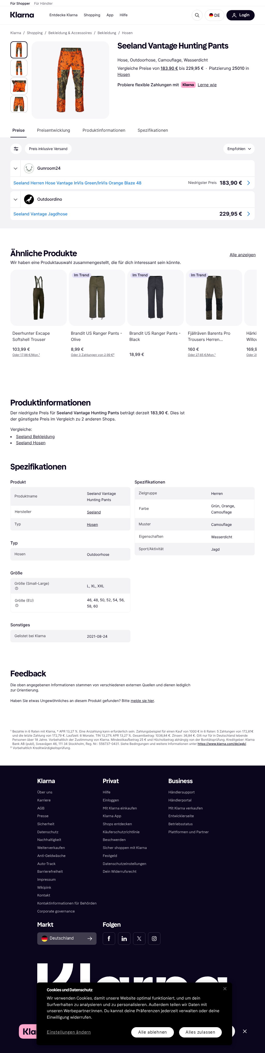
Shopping (92, 15)
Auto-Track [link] (46, 864)
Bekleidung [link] (107, 33)
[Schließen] (225, 988)
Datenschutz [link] (47, 832)
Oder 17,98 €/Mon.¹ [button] (26, 355)
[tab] (18, 130)
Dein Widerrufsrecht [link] (119, 871)
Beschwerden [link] (114, 840)
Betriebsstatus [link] (180, 824)
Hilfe (123, 15)
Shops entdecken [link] (117, 824)
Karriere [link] (44, 800)
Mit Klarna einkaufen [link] (120, 808)
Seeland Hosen (31, 442)
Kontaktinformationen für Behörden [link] (67, 903)
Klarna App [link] (112, 816)
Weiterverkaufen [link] (51, 848)
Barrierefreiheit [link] (50, 871)
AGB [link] (41, 808)
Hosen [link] (127, 33)
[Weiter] (247, 313)
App (109, 15)
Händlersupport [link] (181, 792)
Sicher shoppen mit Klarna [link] (125, 848)
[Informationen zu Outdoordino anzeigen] (15, 199)
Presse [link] (43, 816)
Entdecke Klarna (63, 15)
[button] (214, 15)
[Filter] (16, 149)
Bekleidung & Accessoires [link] (70, 33)
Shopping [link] (35, 33)
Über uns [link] (44, 792)
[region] (134, 1013)
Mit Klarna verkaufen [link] (185, 808)
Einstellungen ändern (69, 1032)
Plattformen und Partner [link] (188, 832)
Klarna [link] (15, 33)
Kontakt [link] (43, 895)
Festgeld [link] (110, 856)
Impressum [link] (46, 879)
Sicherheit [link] (45, 824)
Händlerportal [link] (180, 800)
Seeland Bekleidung (35, 436)
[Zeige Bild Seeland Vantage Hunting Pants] (18, 49)
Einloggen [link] (111, 800)
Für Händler (43, 4)
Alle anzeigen (243, 254)
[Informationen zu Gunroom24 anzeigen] (15, 168)
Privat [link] (111, 781)
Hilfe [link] (107, 792)
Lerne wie (207, 84)
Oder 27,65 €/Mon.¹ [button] (202, 355)
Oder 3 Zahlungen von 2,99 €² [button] (92, 355)
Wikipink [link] (44, 887)
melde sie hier (142, 700)
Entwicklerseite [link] (181, 816)
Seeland (94, 512)
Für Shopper (20, 4)
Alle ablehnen (152, 1032)
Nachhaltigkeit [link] (49, 840)
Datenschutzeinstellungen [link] (124, 864)
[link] (109, 938)
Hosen (123, 74)
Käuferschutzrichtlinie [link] (121, 832)
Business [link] (180, 781)
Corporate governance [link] (56, 911)
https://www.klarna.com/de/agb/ (222, 744)
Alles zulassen (200, 1032)
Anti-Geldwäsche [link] (51, 856)
